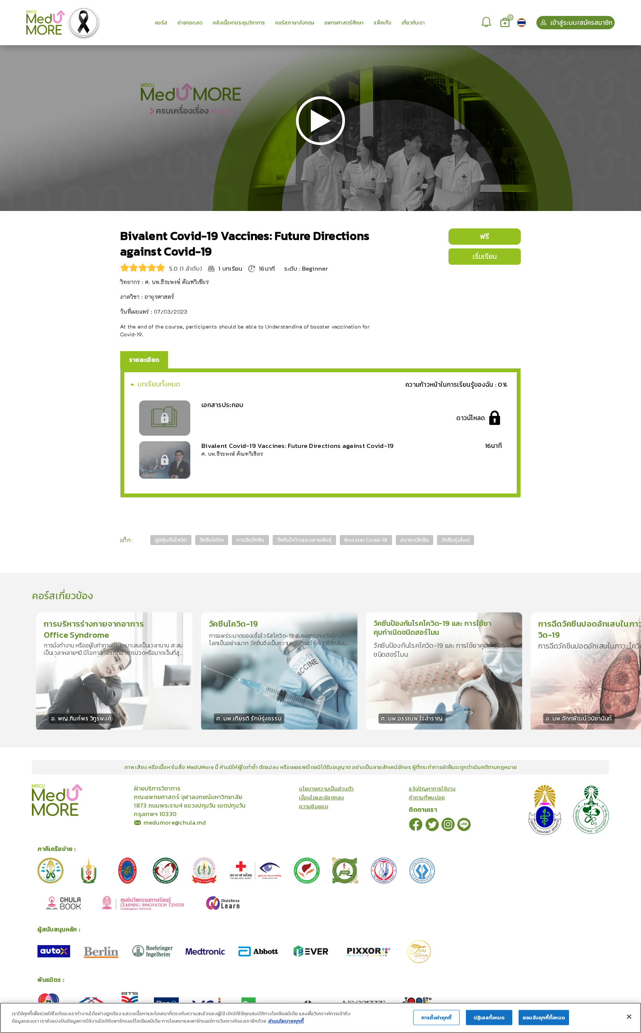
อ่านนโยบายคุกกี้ (286, 1020)
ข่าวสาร (105, 788)
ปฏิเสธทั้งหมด (489, 1017)
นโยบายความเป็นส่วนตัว (326, 788)
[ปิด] (629, 1017)
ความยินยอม (313, 806)
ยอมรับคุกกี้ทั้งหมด (544, 1017)
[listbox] (487, 23)
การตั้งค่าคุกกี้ (436, 1017)
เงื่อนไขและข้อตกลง (321, 797)
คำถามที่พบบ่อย (427, 797)
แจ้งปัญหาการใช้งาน (432, 788)
